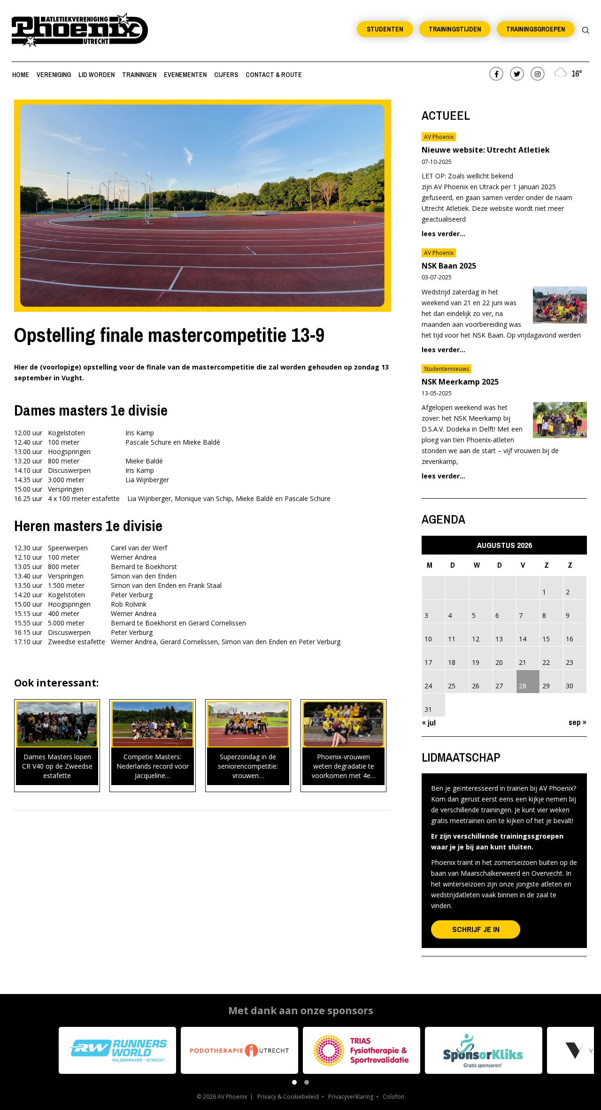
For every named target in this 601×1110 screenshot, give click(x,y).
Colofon (393, 1097)
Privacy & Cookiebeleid (288, 1097)
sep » (577, 722)
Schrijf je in (476, 929)
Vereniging (54, 74)
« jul (429, 722)
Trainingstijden (455, 29)
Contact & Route (274, 74)
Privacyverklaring (350, 1097)
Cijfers (226, 74)
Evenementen (185, 74)
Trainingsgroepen (535, 29)
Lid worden (96, 74)
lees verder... (443, 233)
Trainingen (139, 74)
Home (20, 74)
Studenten (385, 29)
